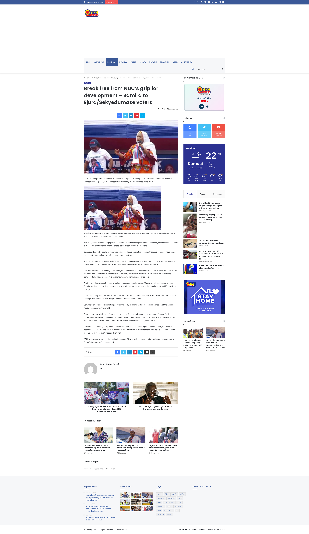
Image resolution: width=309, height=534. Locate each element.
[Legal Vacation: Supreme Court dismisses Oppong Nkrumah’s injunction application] (163, 435)
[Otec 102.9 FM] (106, 13)
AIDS (166, 494)
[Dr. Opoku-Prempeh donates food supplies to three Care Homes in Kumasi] (136, 508)
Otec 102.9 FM (121, 530)
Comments (217, 194)
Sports (143, 62)
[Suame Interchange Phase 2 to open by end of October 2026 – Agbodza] (193, 332)
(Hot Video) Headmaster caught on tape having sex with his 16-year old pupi (210, 205)
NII (177, 510)
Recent (203, 194)
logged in (97, 469)
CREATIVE (171, 498)
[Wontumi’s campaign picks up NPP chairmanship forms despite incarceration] (130, 435)
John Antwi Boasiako (111, 364)
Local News (99, 62)
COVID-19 (221, 530)
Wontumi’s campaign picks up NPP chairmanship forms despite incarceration (147, 2)
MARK (169, 506)
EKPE (180, 498)
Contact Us (186, 62)
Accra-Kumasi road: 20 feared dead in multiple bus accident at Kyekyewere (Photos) (211, 255)
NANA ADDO (168, 510)
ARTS (182, 494)
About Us (201, 530)
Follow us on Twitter (202, 486)
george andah (168, 502)
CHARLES (161, 498)
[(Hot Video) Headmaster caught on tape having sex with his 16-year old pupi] (190, 207)
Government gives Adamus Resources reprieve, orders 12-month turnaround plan (97, 447)
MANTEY (161, 506)
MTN (159, 510)
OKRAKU (161, 514)
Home (88, 62)
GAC (159, 502)
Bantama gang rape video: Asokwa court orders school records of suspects (211, 217)
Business (123, 62)
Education (164, 62)
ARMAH (174, 494)
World (133, 62)
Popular (190, 194)
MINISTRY (178, 506)
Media (175, 62)
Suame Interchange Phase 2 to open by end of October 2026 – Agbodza (192, 344)
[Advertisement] (154, 40)
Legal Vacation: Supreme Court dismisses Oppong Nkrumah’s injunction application (163, 447)
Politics (111, 62)
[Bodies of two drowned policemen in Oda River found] (190, 243)
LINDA (179, 502)
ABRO (160, 494)
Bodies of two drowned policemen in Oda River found (212, 241)
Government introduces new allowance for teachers (211, 266)
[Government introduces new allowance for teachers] (190, 269)
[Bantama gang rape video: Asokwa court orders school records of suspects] (190, 226)
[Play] (202, 106)
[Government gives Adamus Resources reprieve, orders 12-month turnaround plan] (98, 435)
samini (169, 514)
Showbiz (153, 62)
